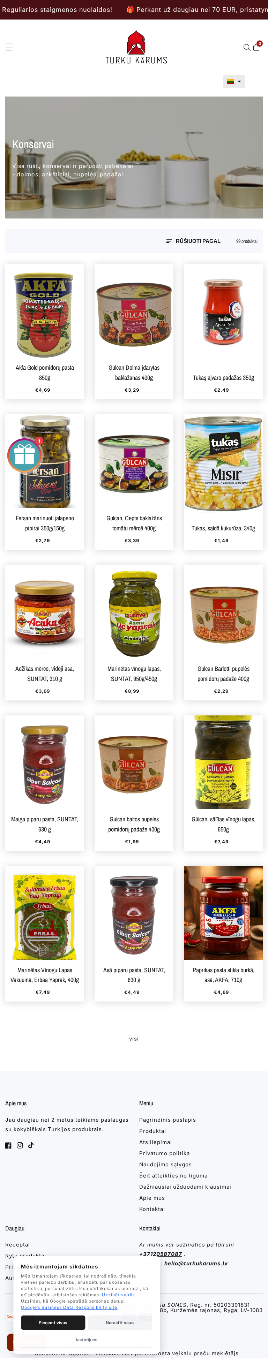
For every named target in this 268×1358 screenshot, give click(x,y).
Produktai (152, 1131)
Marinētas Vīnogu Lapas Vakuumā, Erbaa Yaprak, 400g (44, 975)
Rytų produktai (25, 1255)
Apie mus (152, 1198)
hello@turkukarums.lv (196, 1263)
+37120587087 (160, 1254)
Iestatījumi (86, 1339)
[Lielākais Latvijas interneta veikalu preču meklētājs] (164, 1353)
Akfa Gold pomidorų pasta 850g (45, 372)
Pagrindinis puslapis (167, 1120)
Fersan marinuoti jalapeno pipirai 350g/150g (45, 523)
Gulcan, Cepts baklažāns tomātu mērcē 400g (134, 523)
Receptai (17, 1244)
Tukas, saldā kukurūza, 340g (223, 528)
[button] (234, 81)
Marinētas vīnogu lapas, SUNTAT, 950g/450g (134, 673)
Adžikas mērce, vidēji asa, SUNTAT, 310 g (44, 673)
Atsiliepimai (155, 1142)
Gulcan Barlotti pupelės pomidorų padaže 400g (224, 673)
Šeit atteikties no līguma (173, 1175)
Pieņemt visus (53, 1322)
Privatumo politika (164, 1153)
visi (134, 1038)
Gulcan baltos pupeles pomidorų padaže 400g (134, 824)
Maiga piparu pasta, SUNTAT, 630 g (44, 824)
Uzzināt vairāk (118, 1294)
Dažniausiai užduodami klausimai (185, 1186)
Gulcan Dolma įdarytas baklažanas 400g (134, 372)
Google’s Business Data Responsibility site (69, 1307)
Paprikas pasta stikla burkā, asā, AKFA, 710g (223, 975)
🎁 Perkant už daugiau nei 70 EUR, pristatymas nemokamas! (141, 9)
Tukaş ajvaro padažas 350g (223, 377)
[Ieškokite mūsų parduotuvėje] (248, 47)
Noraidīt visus (120, 1322)
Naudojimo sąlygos (165, 1164)
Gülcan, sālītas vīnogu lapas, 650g (223, 824)
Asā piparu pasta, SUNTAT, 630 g (134, 975)
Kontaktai (152, 1209)
